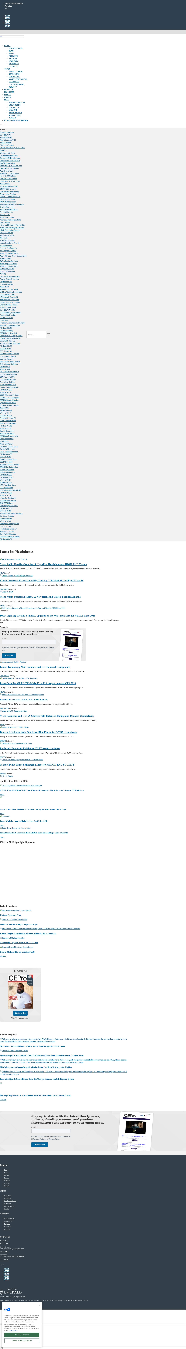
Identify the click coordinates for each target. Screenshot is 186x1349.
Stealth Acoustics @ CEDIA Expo (12, 148)
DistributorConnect (7, 145)
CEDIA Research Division (9, 354)
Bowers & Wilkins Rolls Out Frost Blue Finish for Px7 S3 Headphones (38, 732)
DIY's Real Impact (6, 477)
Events (7, 95)
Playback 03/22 (6, 493)
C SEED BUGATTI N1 (7, 295)
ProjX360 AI (4, 441)
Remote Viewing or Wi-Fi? (10, 537)
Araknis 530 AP (6, 483)
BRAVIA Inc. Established (9, 467)
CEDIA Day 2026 (6, 462)
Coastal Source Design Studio (11, 336)
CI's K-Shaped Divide (8, 421)
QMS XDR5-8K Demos (8, 179)
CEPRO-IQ (7, 1229)
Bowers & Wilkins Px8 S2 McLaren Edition (24, 699)
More (6, 100)
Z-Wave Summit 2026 (8, 385)
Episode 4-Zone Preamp (9, 405)
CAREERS (8, 1300)
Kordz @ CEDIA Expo (8, 176)
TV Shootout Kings (7, 235)
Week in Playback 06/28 (9, 253)
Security (13, 87)
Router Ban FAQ (6, 416)
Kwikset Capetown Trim (10, 915)
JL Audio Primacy (6, 359)
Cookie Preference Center (22, 1340)
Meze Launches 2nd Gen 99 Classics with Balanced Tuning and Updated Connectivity (47, 716)
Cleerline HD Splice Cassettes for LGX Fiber (19, 942)
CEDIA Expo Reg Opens (9, 446)
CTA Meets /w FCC (7, 377)
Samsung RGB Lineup (8, 423)
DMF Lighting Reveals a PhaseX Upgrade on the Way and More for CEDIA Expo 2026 (47, 615)
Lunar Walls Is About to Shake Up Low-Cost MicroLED (24, 821)
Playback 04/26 (6, 390)
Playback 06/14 (6, 282)
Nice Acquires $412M (8, 251)
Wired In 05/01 (5, 369)
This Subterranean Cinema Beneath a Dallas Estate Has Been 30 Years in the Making (36, 1067)
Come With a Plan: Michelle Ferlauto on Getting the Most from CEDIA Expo (33, 809)
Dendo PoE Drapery (7, 199)
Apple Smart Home (7, 217)
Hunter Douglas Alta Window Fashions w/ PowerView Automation (28, 933)
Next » (10, 776)
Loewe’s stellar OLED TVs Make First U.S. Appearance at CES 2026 (38, 683)
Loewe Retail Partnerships (10, 338)
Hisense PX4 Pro (6, 233)
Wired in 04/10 (5, 428)
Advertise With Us (17, 102)
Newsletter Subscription (16, 120)
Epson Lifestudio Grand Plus (11, 490)
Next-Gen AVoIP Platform (9, 168)
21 (7, 776)
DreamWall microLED (8, 418)
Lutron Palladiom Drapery (9, 192)
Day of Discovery (6, 331)
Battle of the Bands (7, 434)
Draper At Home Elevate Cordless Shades (17, 951)
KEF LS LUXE (5, 215)
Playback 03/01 (6, 539)
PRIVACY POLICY (83, 1300)
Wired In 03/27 (5, 480)
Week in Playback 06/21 (9, 266)
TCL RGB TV (4, 408)
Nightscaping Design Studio (10, 220)
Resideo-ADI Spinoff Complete (12, 204)
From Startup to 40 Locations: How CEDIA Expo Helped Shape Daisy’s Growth (34, 832)
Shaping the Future (7, 132)
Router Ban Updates (7, 382)
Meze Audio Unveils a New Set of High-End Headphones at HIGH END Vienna (43, 564)
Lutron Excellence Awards (9, 243)
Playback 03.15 (6, 508)
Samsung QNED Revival (9, 506)
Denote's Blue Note (7, 449)
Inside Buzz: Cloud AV (8, 529)
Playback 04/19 (6, 410)
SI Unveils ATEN (6, 246)
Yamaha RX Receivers (8, 341)
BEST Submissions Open (9, 395)
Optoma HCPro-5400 (8, 403)
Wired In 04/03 (5, 457)
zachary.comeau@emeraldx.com (12, 1249)
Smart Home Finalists (8, 194)
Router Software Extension (10, 343)
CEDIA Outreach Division (9, 400)
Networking (14, 74)
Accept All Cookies (22, 1335)
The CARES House (7, 531)
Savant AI (3, 150)
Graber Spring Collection (9, 364)
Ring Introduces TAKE (8, 140)
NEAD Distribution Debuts (9, 230)
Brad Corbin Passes (7, 271)
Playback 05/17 (6, 328)
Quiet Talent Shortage (8, 534)
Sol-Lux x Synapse (7, 516)
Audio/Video (14, 82)
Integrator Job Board (8, 498)
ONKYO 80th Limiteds (8, 189)
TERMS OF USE (72, 1300)
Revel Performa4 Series (9, 452)
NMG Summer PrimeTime (9, 300)
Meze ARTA (4, 287)
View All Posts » (16, 48)
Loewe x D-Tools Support (9, 398)
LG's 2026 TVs (5, 526)
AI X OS (3, 274)
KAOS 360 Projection (8, 202)
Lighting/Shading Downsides (11, 292)
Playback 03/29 (6, 475)
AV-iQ (7, 9)
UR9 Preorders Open (8, 485)
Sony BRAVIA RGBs (7, 310)
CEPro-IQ (12, 118)
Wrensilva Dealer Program (10, 325)
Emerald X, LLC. (9, 1296)
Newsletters (15, 115)
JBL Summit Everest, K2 (9, 297)
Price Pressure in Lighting (10, 302)
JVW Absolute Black (7, 163)
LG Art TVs (4, 320)
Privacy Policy (13, 1330)
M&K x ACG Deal (6, 444)
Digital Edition (15, 113)
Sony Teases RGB (6, 439)
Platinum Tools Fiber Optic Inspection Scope (18, 924)
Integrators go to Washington (11, 166)
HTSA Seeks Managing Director (12, 228)
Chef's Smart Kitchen (8, 380)
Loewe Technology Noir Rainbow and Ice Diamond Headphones (35, 667)
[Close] (39, 1305)
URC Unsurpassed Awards (10, 277)
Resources (13, 61)
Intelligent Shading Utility (9, 524)
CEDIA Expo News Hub (8, 333)
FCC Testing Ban (6, 351)
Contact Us (14, 108)
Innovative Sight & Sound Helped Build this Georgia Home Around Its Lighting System (37, 1078)
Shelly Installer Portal (8, 307)
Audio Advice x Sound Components (13, 256)
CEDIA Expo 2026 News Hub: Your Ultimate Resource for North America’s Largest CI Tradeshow (42, 790)
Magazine (13, 110)
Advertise (8, 6)
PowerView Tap (6, 137)
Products (13, 56)
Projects (13, 59)
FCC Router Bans (6, 488)
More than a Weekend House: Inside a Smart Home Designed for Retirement (32, 1046)
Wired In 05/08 (5, 349)
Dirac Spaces (5, 222)
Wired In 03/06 (5, 521)
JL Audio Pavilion (6, 284)
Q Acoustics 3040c (7, 207)
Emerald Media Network (14, 3)
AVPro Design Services (9, 261)
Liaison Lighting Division (9, 387)
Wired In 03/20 (5, 495)
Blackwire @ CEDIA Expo (9, 174)
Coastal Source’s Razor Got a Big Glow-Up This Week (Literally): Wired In (41, 580)
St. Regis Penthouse (7, 472)
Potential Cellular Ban (8, 315)
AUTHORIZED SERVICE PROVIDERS (22, 1300)
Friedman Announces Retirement (12, 323)
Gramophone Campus (8, 356)
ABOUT (2, 1300)
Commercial (14, 77)
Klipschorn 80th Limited (9, 186)
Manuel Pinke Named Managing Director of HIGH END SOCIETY (37, 764)
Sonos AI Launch (6, 212)
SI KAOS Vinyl (5, 259)
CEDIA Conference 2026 (9, 436)
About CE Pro (15, 105)
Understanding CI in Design (10, 313)
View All (3, 956)
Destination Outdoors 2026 (10, 161)
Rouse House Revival (8, 501)
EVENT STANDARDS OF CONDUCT (44, 1300)
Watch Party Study (7, 269)
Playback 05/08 (6, 346)
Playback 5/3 (5, 367)
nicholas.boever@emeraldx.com (12, 1256)
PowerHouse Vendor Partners (11, 513)
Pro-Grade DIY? (6, 519)
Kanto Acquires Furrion (8, 264)
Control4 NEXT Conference (10, 158)
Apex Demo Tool (6, 171)
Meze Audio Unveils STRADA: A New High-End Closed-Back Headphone (40, 596)
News (11, 51)
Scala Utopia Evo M (7, 240)
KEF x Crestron (5, 143)
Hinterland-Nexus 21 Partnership (12, 225)
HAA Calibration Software (9, 372)
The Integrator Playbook (9, 289)
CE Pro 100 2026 (6, 318)
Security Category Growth (9, 465)
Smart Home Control (18, 79)
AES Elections (5, 184)
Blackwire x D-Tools (7, 153)
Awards (7, 97)
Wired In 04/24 (5, 392)
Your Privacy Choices (61, 1300)
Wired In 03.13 (5, 511)
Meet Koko (4, 238)
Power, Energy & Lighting (9, 279)
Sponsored (14, 64)
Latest (7, 46)
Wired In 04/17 (5, 413)
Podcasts (13, 66)
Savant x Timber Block (8, 459)
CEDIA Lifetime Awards (9, 156)
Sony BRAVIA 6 (5, 135)
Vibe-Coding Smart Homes (10, 362)
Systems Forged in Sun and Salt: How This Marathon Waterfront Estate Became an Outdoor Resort (42, 1055)
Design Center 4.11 (7, 431)
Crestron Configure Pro (8, 248)
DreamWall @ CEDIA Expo (10, 181)
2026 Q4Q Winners (7, 470)
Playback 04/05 (6, 454)
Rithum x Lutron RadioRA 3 (10, 197)
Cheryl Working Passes (9, 305)
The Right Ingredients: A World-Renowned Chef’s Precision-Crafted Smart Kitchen (35, 1095)
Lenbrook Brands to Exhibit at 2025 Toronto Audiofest (30, 748)
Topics (7, 69)
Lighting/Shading (16, 84)
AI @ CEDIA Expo (6, 503)
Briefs (11, 53)
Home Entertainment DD (9, 210)
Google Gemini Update (8, 374)
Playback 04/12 (6, 426)
